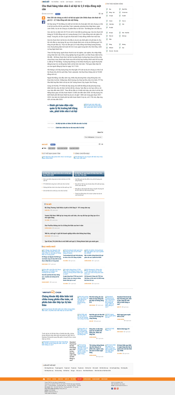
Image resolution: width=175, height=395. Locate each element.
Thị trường (55, 2)
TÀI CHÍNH (73, 379)
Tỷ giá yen (73, 368)
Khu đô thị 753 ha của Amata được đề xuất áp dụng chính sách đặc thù (89, 184)
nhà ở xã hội (52, 148)
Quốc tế (119, 307)
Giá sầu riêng (58, 370)
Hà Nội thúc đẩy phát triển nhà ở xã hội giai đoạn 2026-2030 (57, 174)
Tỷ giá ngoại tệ (59, 368)
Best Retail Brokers (88, 370)
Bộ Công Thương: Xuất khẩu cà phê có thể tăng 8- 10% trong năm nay (67, 208)
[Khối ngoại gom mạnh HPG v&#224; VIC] (110, 317)
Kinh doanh (47, 236)
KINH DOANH (104, 379)
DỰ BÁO (54, 379)
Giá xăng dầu (124, 368)
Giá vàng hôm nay (49, 368)
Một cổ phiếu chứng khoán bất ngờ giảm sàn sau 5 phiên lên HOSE (93, 256)
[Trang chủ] (43, 18)
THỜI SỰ (49, 379)
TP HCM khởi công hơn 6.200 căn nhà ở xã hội (56, 184)
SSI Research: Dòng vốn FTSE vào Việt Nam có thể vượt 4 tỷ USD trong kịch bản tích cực (94, 278)
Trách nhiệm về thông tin (51, 393)
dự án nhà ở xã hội (62, 148)
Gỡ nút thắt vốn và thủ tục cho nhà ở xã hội (55, 190)
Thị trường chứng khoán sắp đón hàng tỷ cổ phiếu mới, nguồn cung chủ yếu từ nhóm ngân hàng (96, 348)
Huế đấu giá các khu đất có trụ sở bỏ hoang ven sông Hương (88, 179)
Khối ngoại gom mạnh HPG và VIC (124, 315)
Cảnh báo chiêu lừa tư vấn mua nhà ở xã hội (70, 128)
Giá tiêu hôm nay (104, 368)
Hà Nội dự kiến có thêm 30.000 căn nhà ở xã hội (71, 123)
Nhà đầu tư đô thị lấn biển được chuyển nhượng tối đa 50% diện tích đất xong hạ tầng (89, 189)
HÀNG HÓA (60, 379)
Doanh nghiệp (45, 282)
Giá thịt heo (66, 370)
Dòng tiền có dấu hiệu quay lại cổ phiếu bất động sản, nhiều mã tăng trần (96, 331)
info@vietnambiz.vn (53, 391)
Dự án (62, 2)
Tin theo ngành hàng (114, 4)
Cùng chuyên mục (82, 153)
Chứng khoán (48, 228)
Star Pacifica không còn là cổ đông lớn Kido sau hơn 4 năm (64, 225)
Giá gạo (73, 370)
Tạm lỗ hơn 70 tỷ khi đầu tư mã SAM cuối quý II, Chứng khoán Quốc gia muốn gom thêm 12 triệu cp (71, 242)
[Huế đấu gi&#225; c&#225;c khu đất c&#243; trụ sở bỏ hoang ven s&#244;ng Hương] (82, 317)
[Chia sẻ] (43, 22)
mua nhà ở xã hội (74, 148)
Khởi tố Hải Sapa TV (123, 329)
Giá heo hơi (88, 368)
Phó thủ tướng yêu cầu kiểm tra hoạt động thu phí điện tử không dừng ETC (96, 299)
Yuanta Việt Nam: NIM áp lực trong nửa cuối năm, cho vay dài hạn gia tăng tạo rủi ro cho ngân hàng (72, 217)
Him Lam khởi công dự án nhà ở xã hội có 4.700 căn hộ (56, 179)
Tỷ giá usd (67, 368)
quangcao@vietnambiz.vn (121, 385)
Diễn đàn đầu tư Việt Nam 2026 (103, 370)
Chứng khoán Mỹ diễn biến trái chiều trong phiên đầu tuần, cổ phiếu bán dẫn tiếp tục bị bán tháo (57, 301)
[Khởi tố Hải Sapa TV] (110, 331)
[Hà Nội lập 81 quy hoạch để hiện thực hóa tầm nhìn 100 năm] (89, 166)
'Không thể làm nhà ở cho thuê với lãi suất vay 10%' (57, 187)
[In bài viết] (100, 13)
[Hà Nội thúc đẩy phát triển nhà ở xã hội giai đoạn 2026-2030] (57, 166)
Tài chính (47, 220)
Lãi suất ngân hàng (114, 368)
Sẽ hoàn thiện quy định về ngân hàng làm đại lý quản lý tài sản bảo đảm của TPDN (124, 348)
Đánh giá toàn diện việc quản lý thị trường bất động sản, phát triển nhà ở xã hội (63, 108)
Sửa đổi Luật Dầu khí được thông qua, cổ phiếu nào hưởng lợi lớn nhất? (51, 277)
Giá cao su (79, 370)
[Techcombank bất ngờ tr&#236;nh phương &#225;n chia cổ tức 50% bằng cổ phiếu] (73, 252)
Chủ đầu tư (78, 2)
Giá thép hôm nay (49, 370)
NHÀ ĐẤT (79, 379)
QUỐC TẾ (67, 379)
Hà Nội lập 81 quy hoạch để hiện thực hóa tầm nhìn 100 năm (88, 174)
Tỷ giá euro (81, 368)
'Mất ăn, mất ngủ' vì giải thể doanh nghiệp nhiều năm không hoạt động (68, 233)
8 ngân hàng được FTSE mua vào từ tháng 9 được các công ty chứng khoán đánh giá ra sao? (72, 278)
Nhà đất (46, 2)
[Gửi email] (102, 13)
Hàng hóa (47, 210)
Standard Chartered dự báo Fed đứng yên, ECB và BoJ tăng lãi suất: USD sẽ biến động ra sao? (73, 351)
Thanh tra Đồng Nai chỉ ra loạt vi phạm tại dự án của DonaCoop (88, 194)
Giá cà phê (95, 368)
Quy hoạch (69, 2)
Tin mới (48, 204)
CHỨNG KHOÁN (87, 379)
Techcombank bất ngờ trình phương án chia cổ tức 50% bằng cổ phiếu (73, 256)
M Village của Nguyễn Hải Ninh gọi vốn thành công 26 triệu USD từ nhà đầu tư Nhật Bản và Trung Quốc (51, 259)
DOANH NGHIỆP (96, 379)
